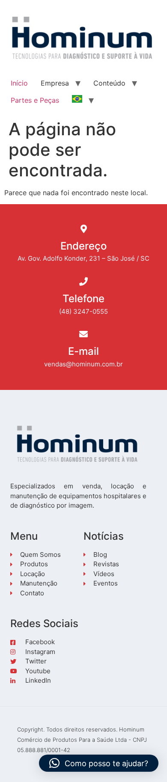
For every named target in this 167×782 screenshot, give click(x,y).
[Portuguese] (77, 100)
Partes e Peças (35, 100)
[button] (98, 763)
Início (19, 83)
